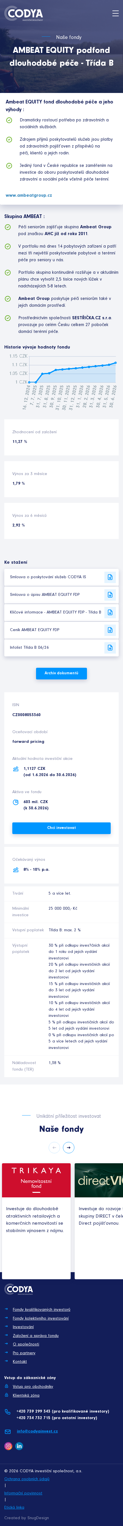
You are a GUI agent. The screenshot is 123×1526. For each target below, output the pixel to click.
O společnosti (26, 1344)
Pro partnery (24, 1353)
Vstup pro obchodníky (33, 1387)
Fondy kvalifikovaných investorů (41, 1310)
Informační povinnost (23, 1493)
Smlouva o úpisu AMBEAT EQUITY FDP (45, 595)
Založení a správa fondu (36, 1336)
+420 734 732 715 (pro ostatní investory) (57, 1418)
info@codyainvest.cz (37, 1431)
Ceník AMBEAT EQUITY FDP (34, 630)
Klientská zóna (26, 1396)
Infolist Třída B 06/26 (29, 648)
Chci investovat (61, 828)
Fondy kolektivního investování (41, 1318)
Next (68, 1147)
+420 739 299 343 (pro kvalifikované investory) (63, 1411)
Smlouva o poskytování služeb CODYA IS (48, 577)
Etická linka (14, 1508)
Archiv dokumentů (61, 673)
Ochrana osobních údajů (26, 1479)
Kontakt (20, 1362)
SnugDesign (38, 1518)
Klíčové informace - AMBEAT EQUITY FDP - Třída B (55, 612)
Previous (54, 1147)
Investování (23, 1327)
